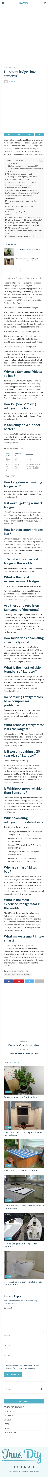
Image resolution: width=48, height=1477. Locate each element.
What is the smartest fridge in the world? (22, 190)
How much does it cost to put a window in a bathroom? (27, 260)
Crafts (20, 971)
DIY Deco (7, 1420)
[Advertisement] (24, 37)
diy (27, 971)
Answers (12, 971)
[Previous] (22, 270)
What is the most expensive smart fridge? (23, 193)
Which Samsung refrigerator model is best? (24, 225)
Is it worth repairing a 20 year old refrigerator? (25, 220)
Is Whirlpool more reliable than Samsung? (23, 223)
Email (7, 1346)
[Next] (26, 270)
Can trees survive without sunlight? (24, 166)
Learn (8, 1092)
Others (7, 1428)
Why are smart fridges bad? (18, 228)
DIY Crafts (12, 68)
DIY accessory (10, 1411)
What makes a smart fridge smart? (21, 236)
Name (7, 1336)
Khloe (13, 81)
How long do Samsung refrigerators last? (22, 177)
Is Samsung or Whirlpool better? (19, 179)
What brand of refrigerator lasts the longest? (25, 217)
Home (6, 68)
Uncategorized (10, 1432)
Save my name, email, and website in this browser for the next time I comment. (22, 1367)
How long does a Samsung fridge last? (21, 182)
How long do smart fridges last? (19, 187)
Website (7, 1356)
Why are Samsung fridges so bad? (20, 174)
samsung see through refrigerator (17, 974)
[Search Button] (42, 1389)
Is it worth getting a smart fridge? (19, 185)
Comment (8, 1308)
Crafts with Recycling (14, 1407)
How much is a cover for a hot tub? (21, 1170)
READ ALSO (15, 163)
